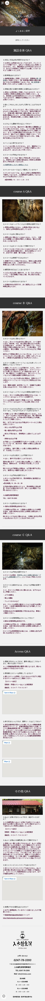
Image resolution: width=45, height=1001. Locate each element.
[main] (22, 13)
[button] (2, 3)
